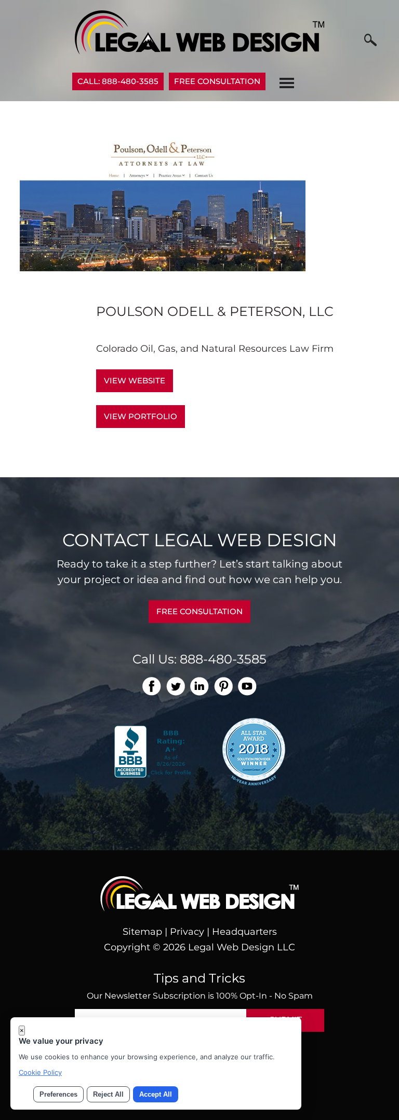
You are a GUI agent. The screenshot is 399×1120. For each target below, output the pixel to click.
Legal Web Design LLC (241, 947)
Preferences (58, 1094)
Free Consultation (217, 81)
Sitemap (142, 931)
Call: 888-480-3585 (117, 81)
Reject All (108, 1094)
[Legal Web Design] (199, 51)
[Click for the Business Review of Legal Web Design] (154, 750)
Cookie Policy (40, 1072)
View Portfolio (140, 416)
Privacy (187, 931)
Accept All (155, 1094)
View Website (134, 380)
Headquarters (244, 931)
